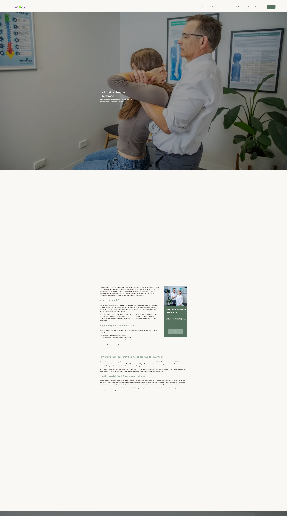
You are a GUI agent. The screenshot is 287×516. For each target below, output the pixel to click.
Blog (249, 6)
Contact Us (258, 6)
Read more (176, 332)
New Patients (239, 6)
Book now (271, 6)
